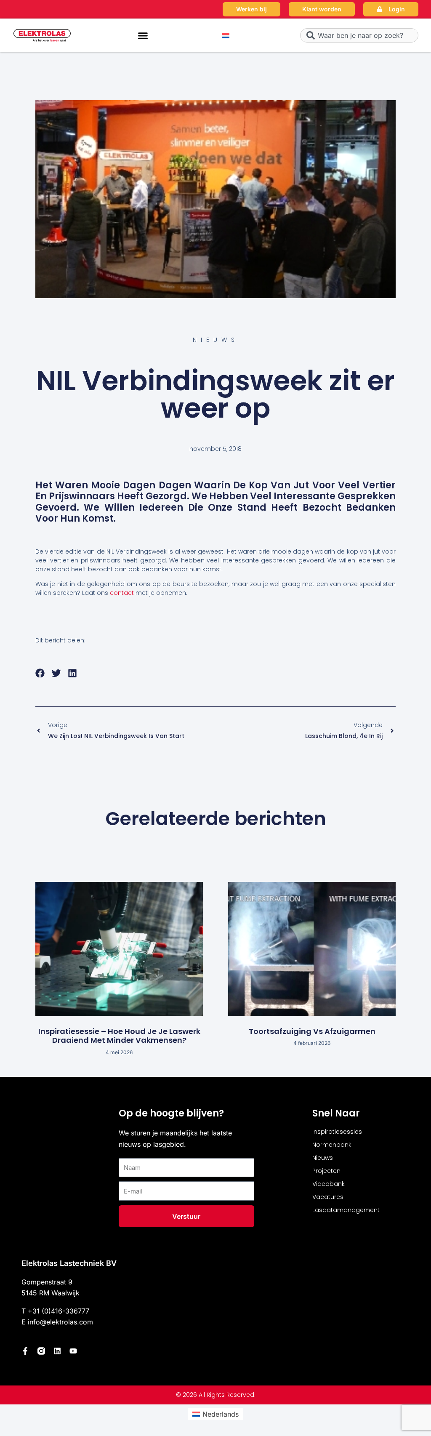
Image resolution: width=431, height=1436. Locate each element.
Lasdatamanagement (346, 1210)
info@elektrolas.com (60, 1322)
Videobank (328, 1184)
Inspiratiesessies (337, 1131)
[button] (143, 35)
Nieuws (322, 1158)
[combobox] (359, 35)
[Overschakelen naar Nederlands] (226, 35)
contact (122, 593)
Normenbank (331, 1144)
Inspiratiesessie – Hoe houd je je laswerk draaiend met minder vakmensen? (119, 1036)
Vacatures (327, 1197)
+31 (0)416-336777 (58, 1311)
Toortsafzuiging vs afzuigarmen (312, 1031)
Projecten (326, 1171)
